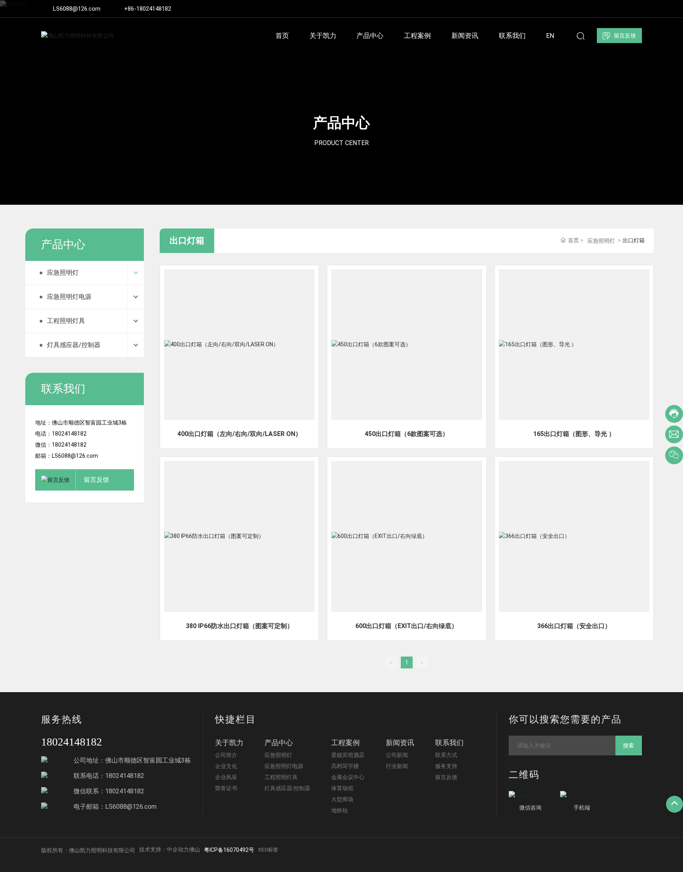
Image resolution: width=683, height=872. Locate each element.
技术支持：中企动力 (164, 849)
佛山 (194, 849)
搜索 (628, 745)
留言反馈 (96, 479)
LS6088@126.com (76, 8)
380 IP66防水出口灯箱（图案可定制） (239, 626)
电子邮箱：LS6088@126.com (115, 806)
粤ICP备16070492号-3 (341, 867)
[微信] (602, 8)
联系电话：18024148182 (109, 776)
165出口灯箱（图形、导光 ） (574, 434)
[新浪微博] (590, 8)
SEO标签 (268, 850)
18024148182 (71, 742)
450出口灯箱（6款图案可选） (407, 434)
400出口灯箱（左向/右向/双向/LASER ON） (239, 434)
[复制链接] (638, 8)
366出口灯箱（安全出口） (574, 626)
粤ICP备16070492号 (229, 850)
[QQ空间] (626, 8)
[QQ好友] (614, 8)
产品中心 (341, 123)
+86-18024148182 (147, 8)
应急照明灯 (601, 241)
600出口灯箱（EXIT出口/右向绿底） (406, 626)
